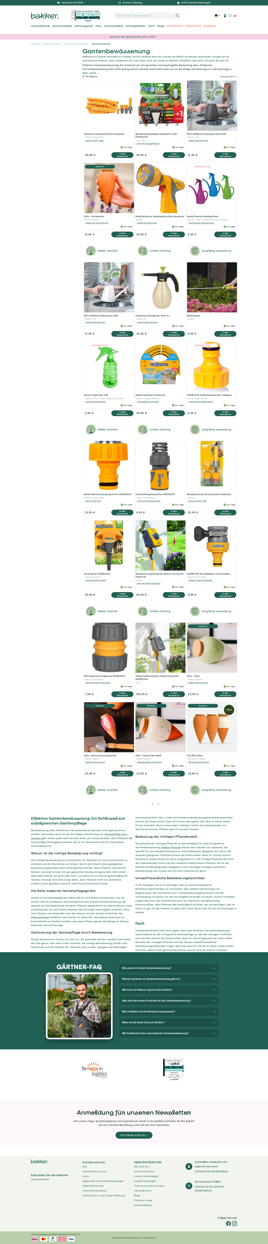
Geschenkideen (143, 1205)
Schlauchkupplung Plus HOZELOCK (155, 494)
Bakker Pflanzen (171, 847)
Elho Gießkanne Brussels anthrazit (206, 133)
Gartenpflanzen (40, 26)
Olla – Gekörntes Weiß (148, 755)
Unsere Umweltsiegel (146, 1176)
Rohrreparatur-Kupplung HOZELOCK (104, 675)
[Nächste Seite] (165, 803)
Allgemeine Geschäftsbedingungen (103, 1181)
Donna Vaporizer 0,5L (96, 394)
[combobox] (147, 15)
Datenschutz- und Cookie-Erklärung (104, 1195)
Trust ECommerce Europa (149, 1185)
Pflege (160, 26)
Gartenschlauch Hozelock (150, 394)
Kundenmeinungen (145, 1181)
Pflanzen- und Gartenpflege (75, 44)
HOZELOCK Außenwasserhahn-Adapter (209, 394)
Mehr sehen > (90, 73)
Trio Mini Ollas (195, 755)
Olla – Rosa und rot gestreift (100, 755)
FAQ (85, 1166)
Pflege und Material (51, 44)
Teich (151, 26)
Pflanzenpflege (40, 917)
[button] (108, 15)
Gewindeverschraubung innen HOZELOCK (108, 494)
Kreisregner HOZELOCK (97, 573)
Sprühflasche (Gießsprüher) (203, 216)
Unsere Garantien (144, 1171)
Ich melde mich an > (134, 1135)
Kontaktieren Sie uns (94, 1171)
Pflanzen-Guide (143, 1200)
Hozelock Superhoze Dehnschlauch (104, 133)
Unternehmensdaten (95, 1190)
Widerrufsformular (93, 1185)
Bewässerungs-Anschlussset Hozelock (209, 494)
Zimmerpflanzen (135, 26)
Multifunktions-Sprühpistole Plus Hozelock (160, 216)
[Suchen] (177, 15)
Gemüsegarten (83, 26)
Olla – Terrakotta (94, 216)
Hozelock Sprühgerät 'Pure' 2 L (153, 315)
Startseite (35, 44)
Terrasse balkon (113, 26)
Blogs (137, 1195)
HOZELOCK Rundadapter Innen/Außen (209, 573)
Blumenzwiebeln (62, 26)
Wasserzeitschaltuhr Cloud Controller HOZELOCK (157, 677)
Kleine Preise (193, 26)
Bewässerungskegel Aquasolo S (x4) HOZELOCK (156, 135)
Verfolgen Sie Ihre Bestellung (211, 1171)
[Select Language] (217, 17)
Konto (86, 1176)
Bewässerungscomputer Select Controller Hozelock (160, 575)
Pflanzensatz (175, 26)
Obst (98, 26)
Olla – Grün (193, 675)
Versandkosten (142, 1190)
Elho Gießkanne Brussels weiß (101, 315)
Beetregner (193, 315)
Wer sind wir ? (142, 1166)
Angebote (209, 26)
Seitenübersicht (40, 1179)
